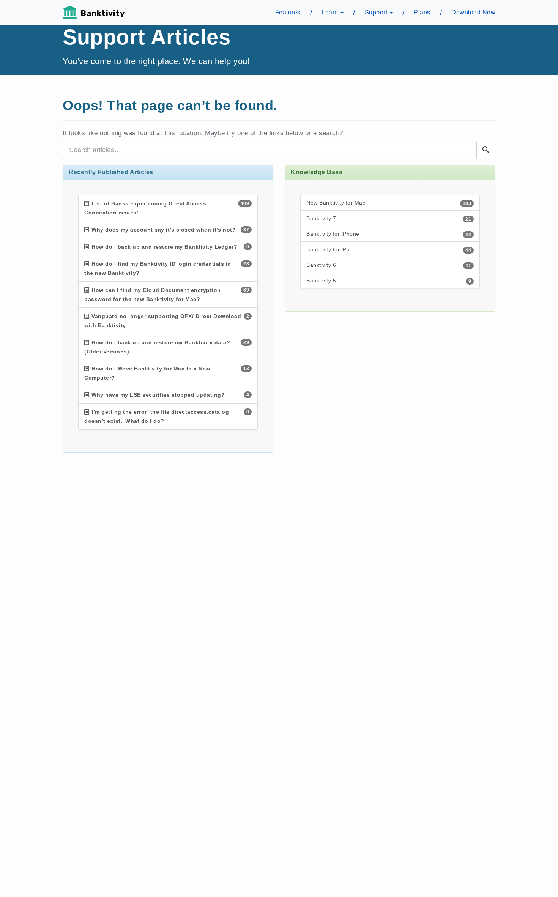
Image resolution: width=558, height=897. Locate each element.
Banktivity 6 (388, 265)
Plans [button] (422, 12)
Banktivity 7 (388, 218)
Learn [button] (331, 12)
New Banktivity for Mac (388, 203)
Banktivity (103, 13)
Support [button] (377, 12)
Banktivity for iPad (388, 249)
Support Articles (146, 37)
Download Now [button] (473, 12)
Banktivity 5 (388, 280)
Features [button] (288, 12)
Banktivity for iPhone (388, 234)
